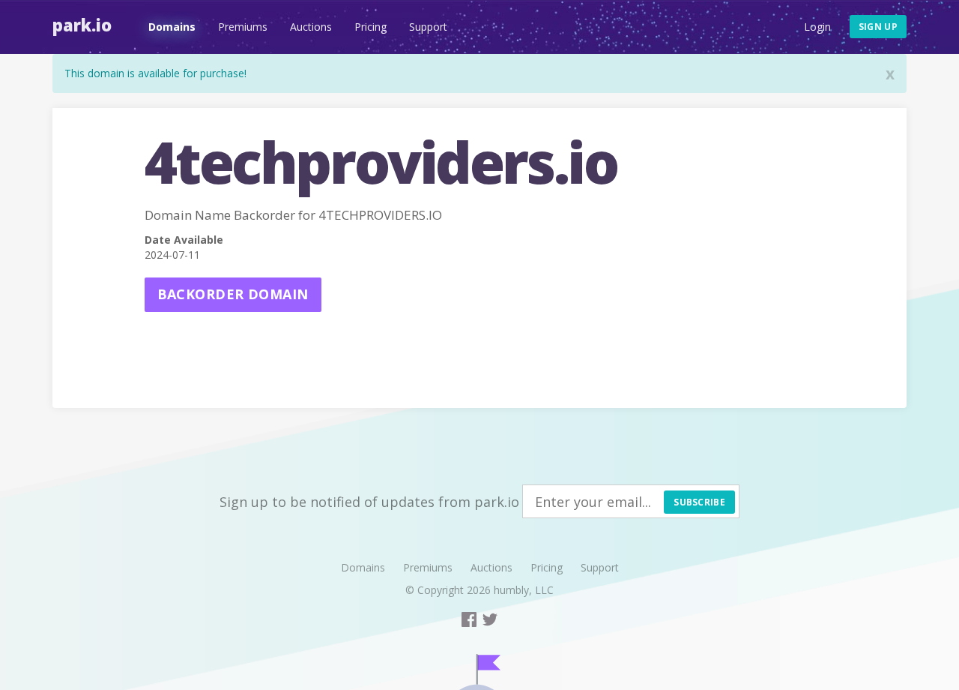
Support (428, 27)
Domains (172, 27)
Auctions (311, 27)
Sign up (878, 26)
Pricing (370, 27)
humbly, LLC (524, 590)
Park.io (82, 25)
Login (817, 27)
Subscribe (699, 502)
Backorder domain (233, 294)
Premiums (242, 27)
